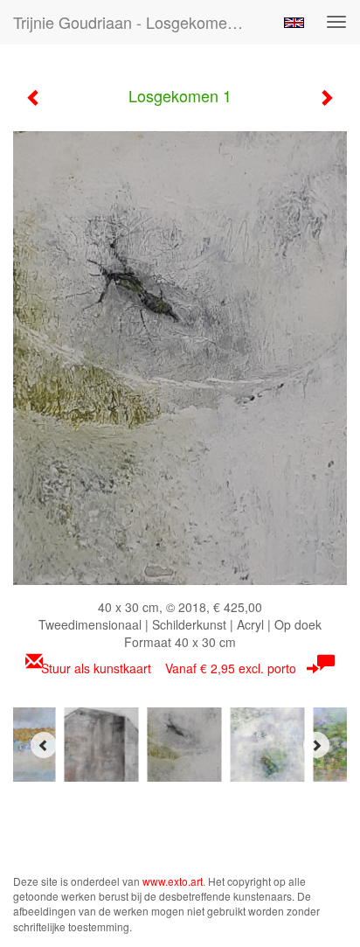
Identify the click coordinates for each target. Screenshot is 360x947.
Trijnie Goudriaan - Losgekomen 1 (131, 21)
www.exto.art (172, 881)
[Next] (316, 745)
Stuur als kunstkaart (168, 668)
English (294, 22)
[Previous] (44, 745)
